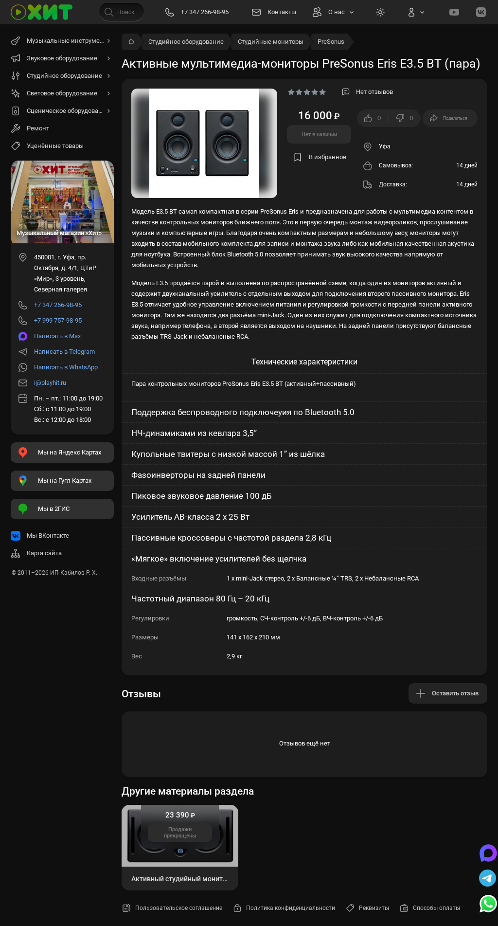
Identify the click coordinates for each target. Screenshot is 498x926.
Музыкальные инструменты (69, 40)
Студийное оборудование (186, 41)
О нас (336, 12)
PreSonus (331, 41)
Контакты (281, 12)
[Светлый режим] (380, 12)
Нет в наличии (319, 134)
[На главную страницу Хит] (42, 12)
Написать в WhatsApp (66, 367)
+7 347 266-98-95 (58, 305)
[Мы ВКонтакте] (481, 12)
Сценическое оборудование (68, 110)
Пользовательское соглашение (178, 908)
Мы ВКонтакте (48, 535)
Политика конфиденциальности (290, 908)
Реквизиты (374, 908)
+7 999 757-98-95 (58, 320)
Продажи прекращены (180, 832)
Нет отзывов (374, 91)
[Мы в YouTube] (454, 12)
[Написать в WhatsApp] (488, 904)
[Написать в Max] (488, 854)
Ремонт (38, 128)
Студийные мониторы (270, 41)
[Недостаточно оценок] (307, 92)
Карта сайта (44, 553)
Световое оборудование (62, 93)
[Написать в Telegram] (488, 879)
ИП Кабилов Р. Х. (73, 572)
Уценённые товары (55, 145)
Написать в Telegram (64, 351)
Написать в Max (57, 336)
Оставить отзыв (455, 693)
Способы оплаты (436, 908)
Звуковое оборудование (62, 58)
